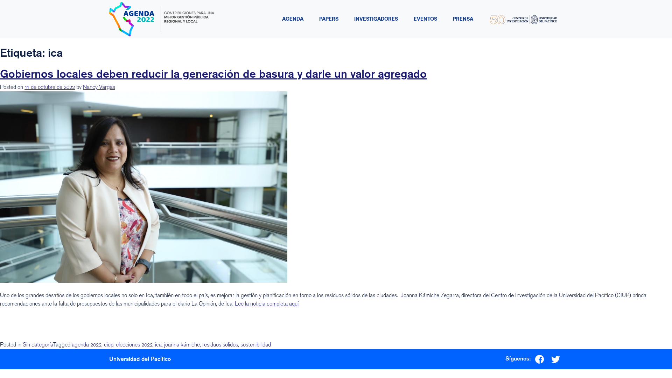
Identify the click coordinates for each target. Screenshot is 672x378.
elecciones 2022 (134, 344)
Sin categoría (38, 344)
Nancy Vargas (99, 87)
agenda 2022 (87, 344)
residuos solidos (220, 344)
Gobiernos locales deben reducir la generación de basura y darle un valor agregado (213, 73)
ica (158, 344)
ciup (108, 344)
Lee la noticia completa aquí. (267, 303)
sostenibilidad (255, 344)
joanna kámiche (182, 344)
